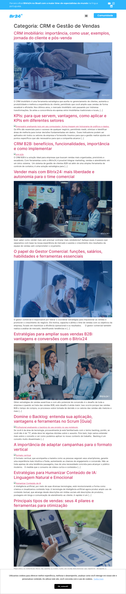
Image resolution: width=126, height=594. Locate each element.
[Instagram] (113, 3)
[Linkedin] (111, 6)
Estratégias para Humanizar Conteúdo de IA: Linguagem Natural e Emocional (55, 475)
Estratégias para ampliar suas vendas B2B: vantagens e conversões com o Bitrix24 (53, 336)
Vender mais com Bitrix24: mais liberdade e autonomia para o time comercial (54, 174)
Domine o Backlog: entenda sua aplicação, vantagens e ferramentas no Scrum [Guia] (53, 419)
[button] (86, 16)
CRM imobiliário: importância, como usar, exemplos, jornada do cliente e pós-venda (62, 35)
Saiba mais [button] (98, 579)
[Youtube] (109, 3)
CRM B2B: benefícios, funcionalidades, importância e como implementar (61, 146)
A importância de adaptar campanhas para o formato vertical (63, 447)
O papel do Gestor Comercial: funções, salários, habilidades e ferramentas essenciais (58, 253)
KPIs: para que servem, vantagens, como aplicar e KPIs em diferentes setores (60, 118)
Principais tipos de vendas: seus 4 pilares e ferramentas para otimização (54, 503)
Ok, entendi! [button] (63, 586)
